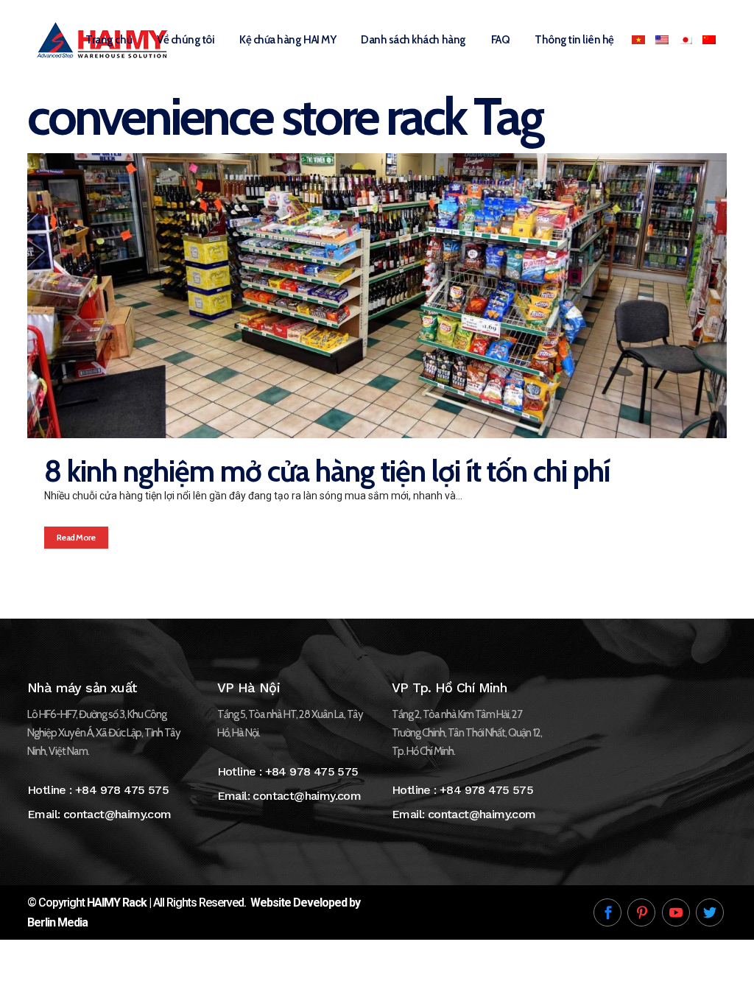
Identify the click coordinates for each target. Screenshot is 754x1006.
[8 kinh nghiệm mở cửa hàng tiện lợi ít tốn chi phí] (377, 295)
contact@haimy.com (117, 814)
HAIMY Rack (117, 903)
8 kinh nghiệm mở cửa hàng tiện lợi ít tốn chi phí (327, 471)
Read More (76, 537)
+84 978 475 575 (122, 790)
